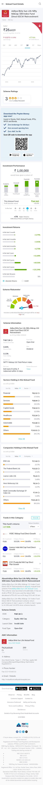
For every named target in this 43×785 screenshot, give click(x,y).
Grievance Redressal (14, 702)
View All (35, 518)
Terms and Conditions (16, 706)
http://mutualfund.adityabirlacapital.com (16, 679)
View (28, 369)
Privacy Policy (29, 706)
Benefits (26, 695)
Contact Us (28, 698)
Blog (33, 695)
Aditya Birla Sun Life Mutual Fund (24, 589)
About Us (11, 695)
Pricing (19, 695)
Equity (28, 586)
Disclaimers (21, 709)
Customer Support (17, 698)
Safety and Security (29, 702)
